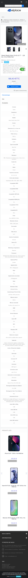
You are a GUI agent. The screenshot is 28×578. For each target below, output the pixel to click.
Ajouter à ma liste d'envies (21, 90)
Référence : (3, 60)
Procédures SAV (5, 565)
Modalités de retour (6, 564)
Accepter (18, 576)
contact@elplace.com (12, 556)
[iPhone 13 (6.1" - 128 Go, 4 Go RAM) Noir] (14, 443)
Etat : (2, 62)
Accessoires (5, 103)
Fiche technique (6, 95)
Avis (3, 99)
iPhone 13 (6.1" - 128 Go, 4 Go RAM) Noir (14, 453)
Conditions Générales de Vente (8, 566)
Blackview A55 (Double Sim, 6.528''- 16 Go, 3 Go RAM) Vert (14, 518)
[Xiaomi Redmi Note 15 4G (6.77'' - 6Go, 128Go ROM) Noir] (9, 49)
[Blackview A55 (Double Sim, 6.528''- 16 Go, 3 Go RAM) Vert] (14, 507)
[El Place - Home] (14, 10)
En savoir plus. (12, 576)
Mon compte (6, 533)
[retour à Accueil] (1, 19)
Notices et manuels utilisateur (8, 567)
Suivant (26, 49)
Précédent (1, 49)
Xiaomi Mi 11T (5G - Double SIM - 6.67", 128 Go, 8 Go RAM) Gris (14, 486)
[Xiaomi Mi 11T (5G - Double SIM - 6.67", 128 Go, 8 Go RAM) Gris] (14, 475)
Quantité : (14, 81)
